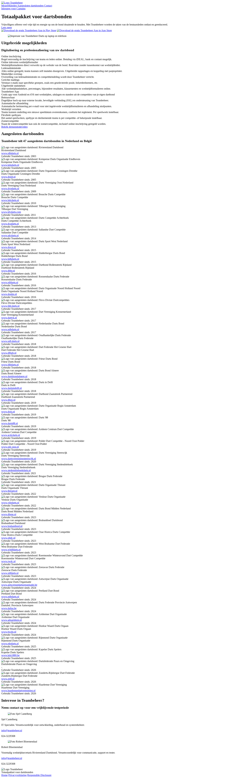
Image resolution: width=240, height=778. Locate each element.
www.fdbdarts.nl (10, 364)
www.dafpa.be (8, 608)
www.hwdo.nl (8, 631)
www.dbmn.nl (8, 514)
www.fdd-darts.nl (10, 306)
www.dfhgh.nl (8, 352)
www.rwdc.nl (8, 561)
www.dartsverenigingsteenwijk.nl (18, 458)
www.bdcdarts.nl (10, 200)
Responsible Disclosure (39, 775)
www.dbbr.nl (8, 270)
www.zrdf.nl (7, 678)
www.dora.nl (8, 411)
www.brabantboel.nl (11, 526)
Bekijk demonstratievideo (14, 126)
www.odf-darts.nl (10, 341)
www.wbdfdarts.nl (11, 549)
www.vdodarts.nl (10, 502)
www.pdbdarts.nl (10, 596)
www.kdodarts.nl (10, 165)
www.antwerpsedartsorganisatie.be (19, 584)
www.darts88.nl (9, 423)
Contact (48, 5)
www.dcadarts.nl (10, 223)
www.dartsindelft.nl (11, 388)
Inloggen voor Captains (13, 8)
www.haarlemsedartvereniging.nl (18, 690)
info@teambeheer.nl (11, 730)
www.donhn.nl (9, 294)
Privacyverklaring (17, 775)
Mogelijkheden (9, 5)
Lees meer (6, 27)
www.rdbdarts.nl (10, 153)
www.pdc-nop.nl (10, 446)
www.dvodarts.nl (10, 188)
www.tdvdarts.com (11, 212)
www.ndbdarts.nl (10, 329)
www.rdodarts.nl (10, 643)
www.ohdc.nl (8, 537)
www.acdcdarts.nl (10, 435)
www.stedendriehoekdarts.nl (16, 470)
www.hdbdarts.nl (10, 259)
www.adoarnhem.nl (11, 620)
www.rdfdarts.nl (9, 282)
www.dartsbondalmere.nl (14, 376)
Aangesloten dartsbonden (30, 5)
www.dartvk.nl (9, 317)
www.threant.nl (9, 490)
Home (4, 775)
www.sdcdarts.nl (10, 235)
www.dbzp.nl (8, 399)
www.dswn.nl (8, 247)
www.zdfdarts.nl (9, 573)
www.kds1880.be (10, 655)
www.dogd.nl (8, 176)
